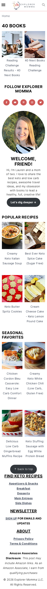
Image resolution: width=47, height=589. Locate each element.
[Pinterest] (23, 102)
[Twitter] (40, 102)
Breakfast (23, 488)
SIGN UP (11, 518)
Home (6, 16)
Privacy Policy (23, 538)
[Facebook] (6, 102)
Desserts (23, 493)
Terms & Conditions (23, 543)
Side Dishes (23, 503)
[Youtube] (15, 102)
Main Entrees (23, 498)
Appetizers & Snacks (23, 483)
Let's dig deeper (22, 202)
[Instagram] (32, 102)
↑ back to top (23, 469)
